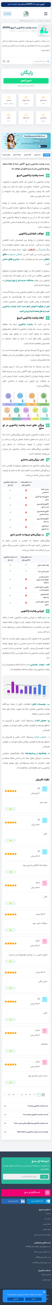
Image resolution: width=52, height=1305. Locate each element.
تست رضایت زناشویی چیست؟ (38, 1106)
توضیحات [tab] (46, 155)
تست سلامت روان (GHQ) (43, 1257)
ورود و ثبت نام (7, 14)
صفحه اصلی (48, 21)
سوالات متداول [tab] (17, 155)
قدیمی (15, 1299)
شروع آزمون (26, 81)
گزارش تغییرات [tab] (6, 155)
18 (9, 1095)
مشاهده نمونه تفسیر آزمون (26, 86)
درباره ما (48, 1213)
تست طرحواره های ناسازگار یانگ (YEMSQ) (38, 1247)
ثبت (44, 1176)
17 (13, 1095)
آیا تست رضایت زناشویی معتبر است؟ (35, 1114)
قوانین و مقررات (46, 1274)
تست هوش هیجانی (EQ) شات (41, 1263)
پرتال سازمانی (47, 1229)
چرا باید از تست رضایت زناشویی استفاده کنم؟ (32, 1132)
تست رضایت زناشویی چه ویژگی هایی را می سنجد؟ (31, 1123)
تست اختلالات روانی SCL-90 (42, 1252)
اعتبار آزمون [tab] (37, 155)
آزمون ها (40, 21)
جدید (33, 1299)
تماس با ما (48, 1219)
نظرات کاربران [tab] (27, 155)
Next (4, 1094)
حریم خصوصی (46, 1280)
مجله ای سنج (47, 1224)
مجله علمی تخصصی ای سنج (42, 1235)
